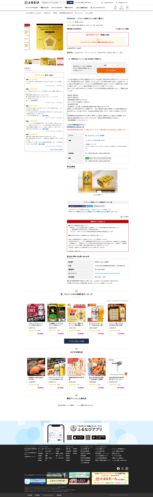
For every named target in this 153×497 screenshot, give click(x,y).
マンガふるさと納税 (116, 455)
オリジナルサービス (99, 7)
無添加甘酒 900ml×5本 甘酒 (76, 378)
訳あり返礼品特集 (85, 451)
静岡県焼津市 (71, 18)
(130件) (81, 22)
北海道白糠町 (32, 382)
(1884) (38, 330)
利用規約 (37, 495)
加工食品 (58, 448)
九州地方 (75, 453)
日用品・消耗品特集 (85, 460)
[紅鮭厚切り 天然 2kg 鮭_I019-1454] (36, 367)
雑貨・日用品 (48, 458)
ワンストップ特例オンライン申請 (87, 18)
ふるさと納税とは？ (100, 448)
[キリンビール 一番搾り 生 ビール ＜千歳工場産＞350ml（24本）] (76, 313)
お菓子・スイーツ (49, 453)
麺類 (46, 455)
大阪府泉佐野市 (53, 328)
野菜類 (40, 460)
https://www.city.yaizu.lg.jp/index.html (107, 273)
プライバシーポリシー (48, 495)
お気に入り (121, 8)
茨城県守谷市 (32, 328)
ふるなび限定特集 (85, 462)
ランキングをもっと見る (76, 341)
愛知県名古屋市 (113, 382)
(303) (58, 384)
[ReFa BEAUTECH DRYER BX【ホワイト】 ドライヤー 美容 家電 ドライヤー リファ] (117, 367)
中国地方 (75, 448)
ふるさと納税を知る (82, 7)
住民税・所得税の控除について (102, 460)
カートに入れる (111, 70)
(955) (58, 330)
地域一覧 (68, 448)
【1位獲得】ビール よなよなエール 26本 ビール (56, 324)
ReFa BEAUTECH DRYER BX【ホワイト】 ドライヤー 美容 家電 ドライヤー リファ (116, 378)
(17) (78, 384)
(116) (119, 330)
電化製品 (40, 453)
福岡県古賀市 (72, 382)
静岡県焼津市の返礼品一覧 (66, 13)
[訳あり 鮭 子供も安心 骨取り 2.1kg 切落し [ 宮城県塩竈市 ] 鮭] (97, 367)
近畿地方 (68, 460)
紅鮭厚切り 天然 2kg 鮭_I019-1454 (36, 378)
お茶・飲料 (48, 451)
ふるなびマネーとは (73, 48)
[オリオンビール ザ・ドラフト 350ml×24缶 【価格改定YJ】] (97, 313)
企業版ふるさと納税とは (118, 458)
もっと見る (97, 195)
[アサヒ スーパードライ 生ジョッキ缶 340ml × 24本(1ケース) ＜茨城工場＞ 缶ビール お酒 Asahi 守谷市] (56, 367)
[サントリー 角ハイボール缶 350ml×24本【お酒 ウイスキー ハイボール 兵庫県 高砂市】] (117, 313)
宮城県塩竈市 (92, 382)
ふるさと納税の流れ (100, 451)
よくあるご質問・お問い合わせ (83, 2)
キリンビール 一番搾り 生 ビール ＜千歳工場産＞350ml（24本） (76, 324)
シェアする (125, 216)
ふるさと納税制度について (101, 455)
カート (127, 8)
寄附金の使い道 (115, 453)
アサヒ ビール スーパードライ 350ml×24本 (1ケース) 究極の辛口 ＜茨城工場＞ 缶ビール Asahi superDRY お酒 (36, 324)
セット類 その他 (59, 458)
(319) (98, 330)
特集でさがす (69, 7)
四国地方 (75, 451)
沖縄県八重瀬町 (93, 328)
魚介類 (40, 458)
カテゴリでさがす (56, 7)
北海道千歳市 (72, 328)
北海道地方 (68, 451)
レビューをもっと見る (56, 149)
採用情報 (59, 495)
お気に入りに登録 (123, 29)
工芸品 (57, 451)
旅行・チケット (59, 455)
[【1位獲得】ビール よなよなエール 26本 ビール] (56, 313)
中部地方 (55, 13)
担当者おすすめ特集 (85, 453)
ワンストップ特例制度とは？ (119, 448)
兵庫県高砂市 (112, 328)
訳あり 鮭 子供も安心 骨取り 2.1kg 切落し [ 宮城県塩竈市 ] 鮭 (96, 378)
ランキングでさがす (32, 7)
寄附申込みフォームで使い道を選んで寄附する (86, 59)
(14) (38, 384)
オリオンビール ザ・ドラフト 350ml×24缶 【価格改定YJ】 (96, 324)
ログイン (115, 8)
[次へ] (125, 373)
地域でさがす (45, 7)
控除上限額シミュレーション (102, 453)
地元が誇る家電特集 (85, 458)
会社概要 (30, 495)
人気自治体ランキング (29, 456)
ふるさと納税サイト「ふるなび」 (34, 13)
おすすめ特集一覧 (85, 448)
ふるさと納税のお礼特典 (118, 451)
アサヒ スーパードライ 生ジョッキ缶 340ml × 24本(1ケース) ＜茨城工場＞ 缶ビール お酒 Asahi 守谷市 (56, 378)
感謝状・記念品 (59, 453)
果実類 (40, 455)
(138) (98, 384)
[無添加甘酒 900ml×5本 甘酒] (76, 367)
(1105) (79, 330)
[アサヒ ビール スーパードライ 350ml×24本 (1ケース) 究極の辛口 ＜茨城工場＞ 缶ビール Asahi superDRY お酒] (36, 313)
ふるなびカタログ (108, 2)
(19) (119, 384)
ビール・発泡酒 (89, 13)
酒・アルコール (78, 13)
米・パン (40, 451)
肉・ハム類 (41, 448)
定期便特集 (83, 455)
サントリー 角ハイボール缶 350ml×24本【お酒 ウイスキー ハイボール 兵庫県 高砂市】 (116, 324)
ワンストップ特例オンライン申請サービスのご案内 (95, 211)
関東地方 (68, 455)
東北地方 (68, 453)
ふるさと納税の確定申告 (101, 458)
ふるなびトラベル (122, 2)
